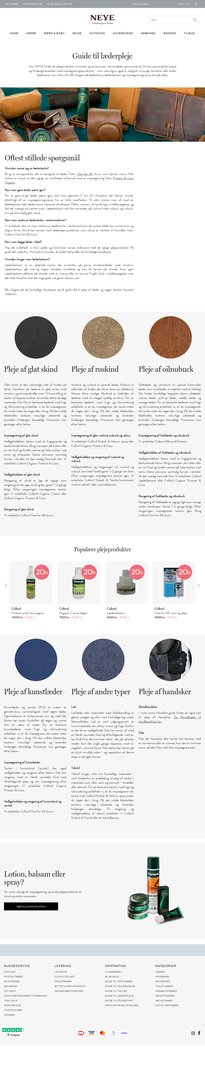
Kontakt (10, 971)
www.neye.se (12, 1005)
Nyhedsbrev (113, 971)
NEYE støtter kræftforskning (25, 995)
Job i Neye (11, 1000)
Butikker (12, 4)
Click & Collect (64, 976)
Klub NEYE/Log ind (59, 4)
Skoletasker (164, 1000)
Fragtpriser (63, 981)
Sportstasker (164, 995)
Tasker (160, 971)
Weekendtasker (166, 991)
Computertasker (167, 1005)
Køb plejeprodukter (31, 906)
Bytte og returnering (69, 986)
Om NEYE (10, 991)
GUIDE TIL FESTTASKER (119, 981)
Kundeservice (32, 4)
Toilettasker (164, 986)
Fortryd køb (13, 1010)
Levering (60, 971)
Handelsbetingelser (68, 991)
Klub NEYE (112, 976)
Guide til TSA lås (116, 991)
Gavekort (11, 986)
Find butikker (13, 976)
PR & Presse (12, 981)
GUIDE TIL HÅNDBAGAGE (120, 986)
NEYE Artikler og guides (121, 1005)
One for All (84, 174)
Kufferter (162, 981)
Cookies (9, 1015)
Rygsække (162, 976)
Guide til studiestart (119, 1000)
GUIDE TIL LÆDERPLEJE (119, 995)
